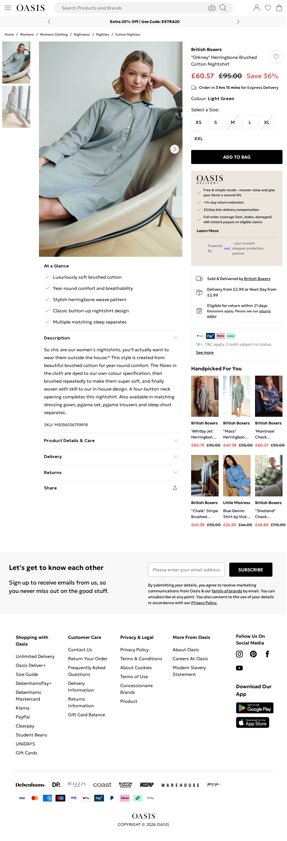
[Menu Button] (7, 7)
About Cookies (135, 672)
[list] (109, 149)
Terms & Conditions (140, 663)
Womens (27, 34)
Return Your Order (87, 663)
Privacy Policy (133, 654)
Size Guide (27, 678)
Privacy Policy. (216, 607)
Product (127, 705)
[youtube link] (236, 672)
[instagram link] (236, 658)
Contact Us (79, 654)
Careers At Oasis (188, 663)
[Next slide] (236, 21)
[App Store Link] (251, 720)
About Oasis (183, 654)
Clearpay (25, 730)
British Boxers (203, 49)
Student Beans (31, 739)
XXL (195, 138)
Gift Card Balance (85, 719)
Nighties (102, 34)
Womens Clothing (54, 34)
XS (196, 122)
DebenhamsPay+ (34, 687)
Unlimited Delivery (35, 661)
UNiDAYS (25, 748)
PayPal (23, 721)
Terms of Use (133, 681)
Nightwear (82, 34)
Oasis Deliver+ (31, 670)
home (9, 34)
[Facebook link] (264, 658)
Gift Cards (26, 757)
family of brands (225, 595)
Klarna (22, 712)
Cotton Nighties (127, 34)
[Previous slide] (46, 21)
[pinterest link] (250, 658)
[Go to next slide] (173, 149)
